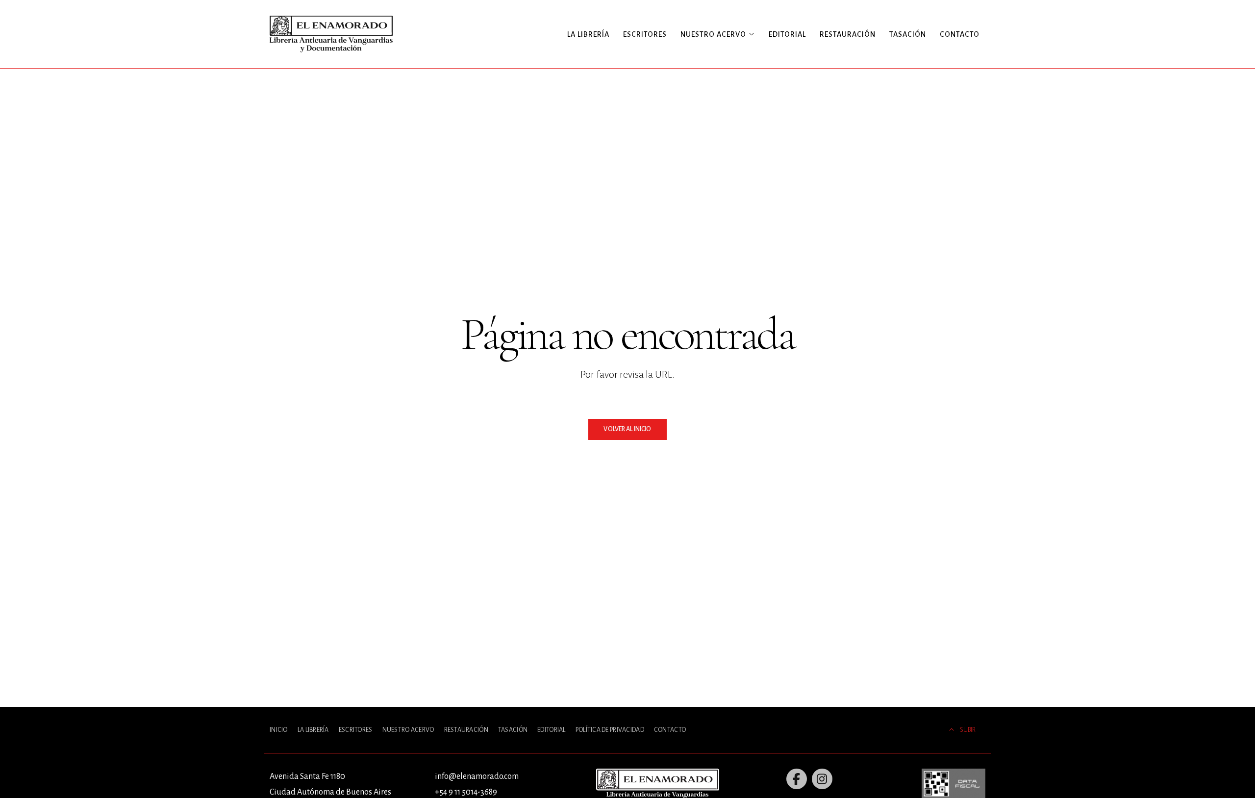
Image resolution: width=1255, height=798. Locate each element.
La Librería (588, 34)
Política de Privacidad (610, 729)
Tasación (907, 34)
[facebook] (796, 779)
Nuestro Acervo (408, 729)
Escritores (645, 34)
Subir (968, 729)
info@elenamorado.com (477, 776)
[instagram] (822, 779)
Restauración (848, 34)
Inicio (279, 729)
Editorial (787, 34)
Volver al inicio (627, 429)
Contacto (959, 34)
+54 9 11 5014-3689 (466, 792)
